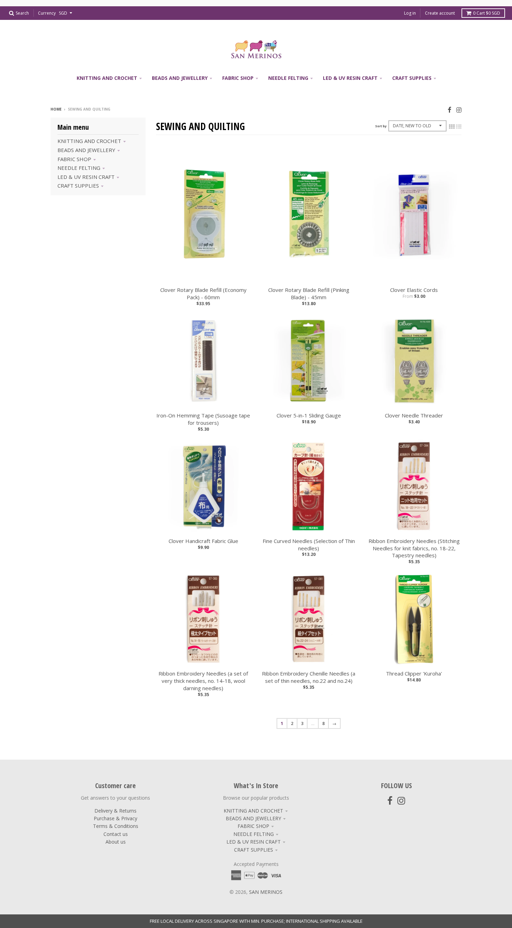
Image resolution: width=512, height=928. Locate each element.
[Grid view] (452, 126)
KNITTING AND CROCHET (89, 140)
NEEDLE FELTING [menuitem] (288, 78)
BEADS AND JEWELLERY (86, 149)
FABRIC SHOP (74, 159)
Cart (486, 13)
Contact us (115, 834)
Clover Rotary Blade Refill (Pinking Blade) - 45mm (308, 293)
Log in (410, 13)
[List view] (458, 126)
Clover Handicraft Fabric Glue (203, 540)
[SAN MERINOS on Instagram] (458, 110)
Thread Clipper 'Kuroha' (414, 673)
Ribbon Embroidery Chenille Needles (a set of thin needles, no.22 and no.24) (308, 677)
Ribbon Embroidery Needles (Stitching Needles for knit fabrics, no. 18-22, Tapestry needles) (414, 548)
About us (116, 841)
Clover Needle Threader (414, 415)
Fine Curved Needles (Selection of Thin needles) (309, 544)
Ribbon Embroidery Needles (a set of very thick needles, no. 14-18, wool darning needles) (203, 681)
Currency (47, 13)
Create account (440, 13)
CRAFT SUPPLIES (78, 185)
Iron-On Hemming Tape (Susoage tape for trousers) (203, 419)
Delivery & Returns (115, 810)
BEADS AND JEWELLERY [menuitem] (180, 78)
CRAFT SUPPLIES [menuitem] (412, 78)
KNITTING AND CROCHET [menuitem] (107, 78)
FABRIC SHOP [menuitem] (238, 78)
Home (56, 109)
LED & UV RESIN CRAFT (86, 176)
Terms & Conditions (115, 826)
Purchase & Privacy (115, 818)
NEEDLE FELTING (78, 167)
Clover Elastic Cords (414, 289)
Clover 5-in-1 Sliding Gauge (309, 415)
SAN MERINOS (265, 892)
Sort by (381, 126)
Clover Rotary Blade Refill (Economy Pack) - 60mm (203, 293)
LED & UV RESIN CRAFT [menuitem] (350, 78)
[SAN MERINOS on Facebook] (449, 110)
